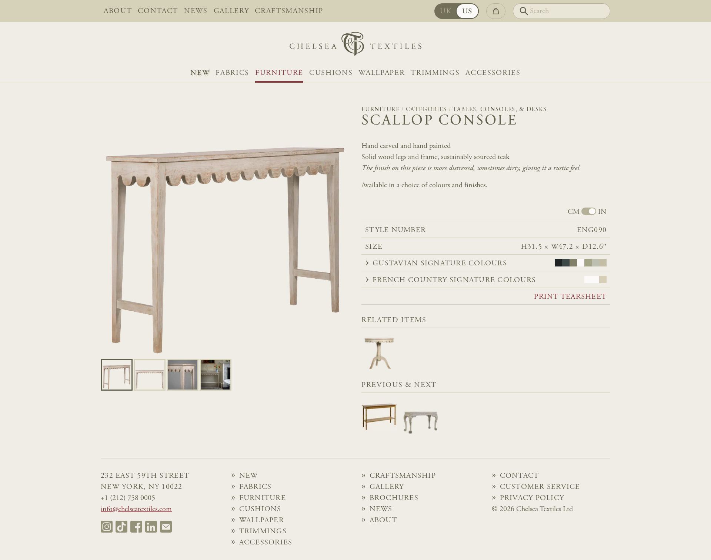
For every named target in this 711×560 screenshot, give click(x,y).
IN (602, 212)
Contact (158, 11)
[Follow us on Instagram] (107, 527)
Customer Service (540, 487)
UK (446, 11)
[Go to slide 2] (182, 375)
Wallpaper (381, 73)
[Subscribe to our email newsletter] (166, 527)
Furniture (279, 73)
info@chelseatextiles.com (136, 509)
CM (574, 212)
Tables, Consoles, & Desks (500, 110)
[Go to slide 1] (150, 375)
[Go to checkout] (495, 11)
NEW (200, 73)
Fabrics (232, 73)
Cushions (331, 73)
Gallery (231, 11)
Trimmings (435, 73)
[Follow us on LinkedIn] (151, 527)
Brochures (394, 498)
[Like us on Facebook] (136, 527)
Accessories (492, 73)
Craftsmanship (289, 11)
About (118, 11)
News (196, 11)
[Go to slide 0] (117, 375)
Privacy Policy (532, 498)
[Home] (355, 45)
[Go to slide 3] (215, 375)
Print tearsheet (570, 297)
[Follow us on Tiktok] (121, 527)
